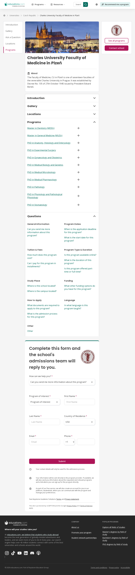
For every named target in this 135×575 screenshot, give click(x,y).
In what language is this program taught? (76, 307)
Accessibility (125, 567)
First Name (70, 396)
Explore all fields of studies (113, 527)
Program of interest (40, 396)
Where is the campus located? (42, 291)
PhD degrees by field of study (115, 544)
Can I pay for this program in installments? (41, 265)
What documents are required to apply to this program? (43, 307)
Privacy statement (72, 499)
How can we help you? (41, 376)
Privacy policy (114, 567)
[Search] (85, 4)
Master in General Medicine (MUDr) (44, 135)
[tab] (13, 25)
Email (32, 436)
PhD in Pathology (36, 187)
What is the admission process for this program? (42, 315)
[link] (59, 15)
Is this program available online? (80, 254)
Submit (62, 461)
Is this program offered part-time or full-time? (78, 270)
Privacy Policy (72, 506)
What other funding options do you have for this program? (79, 287)
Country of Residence (75, 416)
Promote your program (81, 532)
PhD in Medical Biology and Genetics (45, 164)
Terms (58, 499)
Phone (68, 436)
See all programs (116, 40)
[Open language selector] (96, 4)
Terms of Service (86, 506)
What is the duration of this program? (77, 262)
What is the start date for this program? (78, 239)
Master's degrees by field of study (114, 533)
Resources (58, 4)
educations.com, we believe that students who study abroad (33, 534)
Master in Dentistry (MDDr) (40, 128)
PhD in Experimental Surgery (41, 150)
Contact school (116, 48)
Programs (39, 4)
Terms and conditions (99, 567)
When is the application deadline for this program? (80, 231)
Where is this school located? (41, 285)
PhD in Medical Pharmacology (42, 179)
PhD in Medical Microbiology (41, 172)
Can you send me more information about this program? (38, 232)
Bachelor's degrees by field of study (115, 539)
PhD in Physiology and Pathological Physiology (44, 196)
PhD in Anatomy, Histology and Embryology (48, 142)
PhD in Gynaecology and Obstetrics (44, 157)
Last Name (35, 416)
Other (30, 331)
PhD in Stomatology (37, 204)
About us (75, 527)
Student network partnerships (84, 538)
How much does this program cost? (42, 256)
